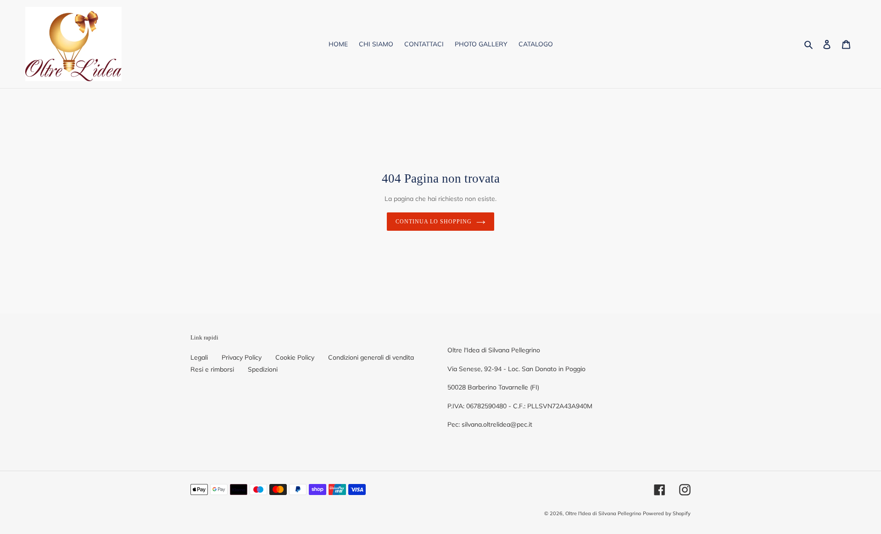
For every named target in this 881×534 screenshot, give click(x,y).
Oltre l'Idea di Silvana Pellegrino (603, 513)
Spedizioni (263, 369)
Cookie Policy (294, 357)
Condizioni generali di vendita (371, 357)
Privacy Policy (242, 357)
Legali (199, 357)
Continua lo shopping (433, 221)
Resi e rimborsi (212, 369)
